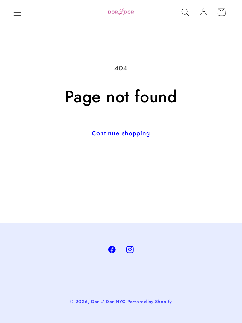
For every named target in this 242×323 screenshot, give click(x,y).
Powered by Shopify (149, 301)
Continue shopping (121, 133)
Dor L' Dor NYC (108, 301)
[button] (17, 12)
